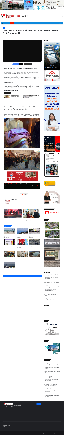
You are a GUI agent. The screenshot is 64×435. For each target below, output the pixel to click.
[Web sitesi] (11, 201)
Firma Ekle (60, 16)
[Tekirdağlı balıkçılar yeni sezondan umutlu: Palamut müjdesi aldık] (9, 254)
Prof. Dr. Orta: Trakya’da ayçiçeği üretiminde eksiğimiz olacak (22, 23)
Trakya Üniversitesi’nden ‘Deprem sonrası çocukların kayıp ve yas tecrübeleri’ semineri (9, 247)
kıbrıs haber (4, 426)
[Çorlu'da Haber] (14, 16)
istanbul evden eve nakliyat (6, 425)
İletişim (56, 16)
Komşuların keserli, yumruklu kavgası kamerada (52, 282)
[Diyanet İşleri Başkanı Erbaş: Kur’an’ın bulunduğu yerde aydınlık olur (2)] (7, 96)
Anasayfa (4, 25)
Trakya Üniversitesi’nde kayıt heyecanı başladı (51, 299)
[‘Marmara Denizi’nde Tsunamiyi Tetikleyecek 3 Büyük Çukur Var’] (22, 231)
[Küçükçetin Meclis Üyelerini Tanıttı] (22, 242)
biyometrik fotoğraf (5, 427)
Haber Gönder (51, 16)
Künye (40, 16)
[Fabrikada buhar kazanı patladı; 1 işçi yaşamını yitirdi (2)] (9, 265)
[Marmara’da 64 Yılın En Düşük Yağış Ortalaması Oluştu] (34, 254)
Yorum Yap (22, 275)
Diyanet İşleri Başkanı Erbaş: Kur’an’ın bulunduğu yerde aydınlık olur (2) (15, 96)
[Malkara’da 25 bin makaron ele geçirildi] (22, 254)
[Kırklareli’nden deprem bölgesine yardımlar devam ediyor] (34, 231)
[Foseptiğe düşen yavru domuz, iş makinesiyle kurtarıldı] (34, 242)
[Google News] (24, 194)
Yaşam (7, 25)
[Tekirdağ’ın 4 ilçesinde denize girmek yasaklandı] (9, 231)
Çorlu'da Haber (14, 199)
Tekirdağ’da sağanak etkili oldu (34, 95)
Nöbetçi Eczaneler (45, 16)
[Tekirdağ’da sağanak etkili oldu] (26, 96)
